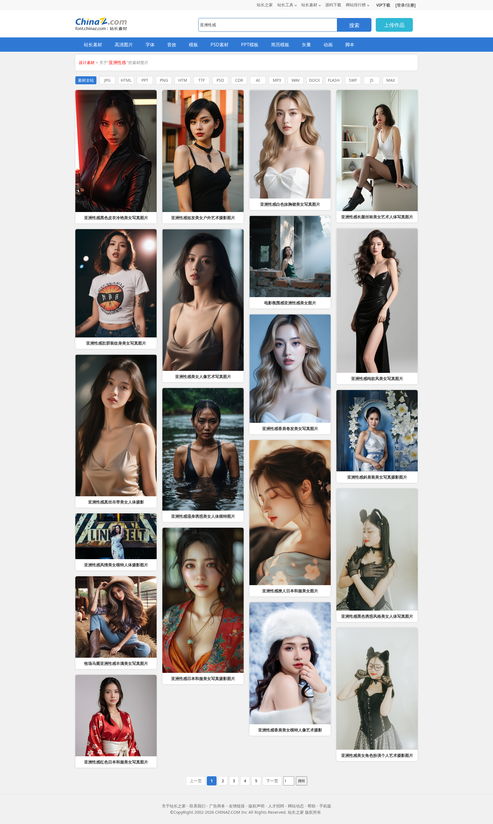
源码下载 (333, 4)
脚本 (349, 44)
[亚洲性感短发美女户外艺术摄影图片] (203, 151)
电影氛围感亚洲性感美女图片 (290, 303)
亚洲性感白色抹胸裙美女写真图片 (290, 204)
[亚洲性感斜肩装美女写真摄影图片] (377, 430)
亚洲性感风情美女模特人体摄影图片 (116, 565)
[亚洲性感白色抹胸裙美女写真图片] (290, 144)
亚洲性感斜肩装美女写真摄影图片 (377, 477)
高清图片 (124, 44)
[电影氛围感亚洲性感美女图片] (290, 256)
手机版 (325, 806)
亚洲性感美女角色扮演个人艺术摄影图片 (377, 755)
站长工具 (285, 4)
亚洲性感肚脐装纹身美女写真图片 (116, 343)
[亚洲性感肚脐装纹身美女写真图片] (116, 283)
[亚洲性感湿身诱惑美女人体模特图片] (203, 449)
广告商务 (217, 806)
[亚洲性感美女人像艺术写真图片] (203, 300)
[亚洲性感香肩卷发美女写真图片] (290, 368)
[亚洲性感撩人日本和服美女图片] (290, 512)
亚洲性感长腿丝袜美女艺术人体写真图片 (377, 217)
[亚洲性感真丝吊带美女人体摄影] (116, 425)
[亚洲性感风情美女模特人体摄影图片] (116, 536)
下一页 (272, 780)
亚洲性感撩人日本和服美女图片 (290, 591)
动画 (328, 44)
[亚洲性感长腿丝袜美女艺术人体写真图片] (377, 150)
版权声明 (256, 806)
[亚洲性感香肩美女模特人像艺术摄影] (290, 663)
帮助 (312, 806)
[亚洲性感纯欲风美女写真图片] (377, 300)
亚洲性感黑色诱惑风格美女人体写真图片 (377, 616)
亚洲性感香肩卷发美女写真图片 (290, 428)
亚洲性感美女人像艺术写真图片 (203, 376)
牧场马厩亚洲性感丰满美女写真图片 (116, 663)
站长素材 (309, 4)
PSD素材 (220, 44)
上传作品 (394, 24)
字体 (150, 44)
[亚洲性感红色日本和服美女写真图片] (116, 715)
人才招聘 (276, 806)
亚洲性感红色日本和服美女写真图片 (116, 762)
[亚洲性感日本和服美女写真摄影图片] (203, 600)
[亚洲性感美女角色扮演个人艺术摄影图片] (377, 689)
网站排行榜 (356, 4)
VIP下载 (383, 5)
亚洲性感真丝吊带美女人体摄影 (116, 502)
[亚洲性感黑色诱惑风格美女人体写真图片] (377, 550)
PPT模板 (249, 44)
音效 (171, 44)
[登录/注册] (405, 5)
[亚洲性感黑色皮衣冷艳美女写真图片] (116, 151)
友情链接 (237, 806)
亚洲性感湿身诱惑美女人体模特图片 (203, 516)
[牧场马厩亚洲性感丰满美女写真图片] (116, 617)
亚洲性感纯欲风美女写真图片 (377, 378)
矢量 (306, 44)
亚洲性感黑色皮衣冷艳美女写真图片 (116, 217)
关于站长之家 (174, 806)
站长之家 (265, 4)
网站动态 (296, 806)
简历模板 (280, 44)
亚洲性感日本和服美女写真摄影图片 (203, 678)
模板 (193, 44)
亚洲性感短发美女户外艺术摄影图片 (203, 217)
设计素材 (87, 62)
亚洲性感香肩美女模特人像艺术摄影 (290, 730)
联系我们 (197, 806)
